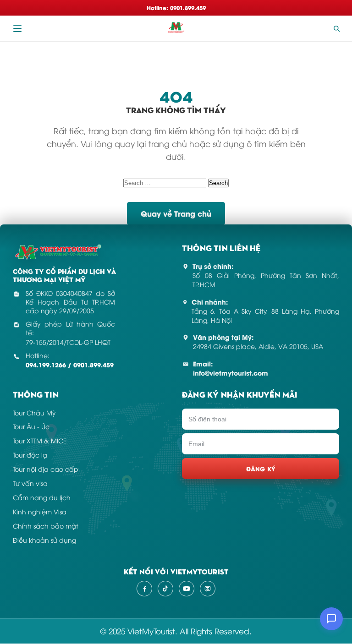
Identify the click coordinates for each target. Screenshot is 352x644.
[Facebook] (144, 588)
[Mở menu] (17, 28)
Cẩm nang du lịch (42, 497)
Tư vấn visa (30, 483)
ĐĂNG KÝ (260, 468)
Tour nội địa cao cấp (45, 468)
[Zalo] (207, 588)
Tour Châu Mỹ (34, 412)
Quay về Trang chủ (176, 213)
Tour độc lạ (30, 454)
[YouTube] (186, 588)
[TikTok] (165, 588)
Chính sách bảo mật (45, 525)
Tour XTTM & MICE (40, 440)
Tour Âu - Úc (31, 426)
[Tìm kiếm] (336, 28)
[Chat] (331, 618)
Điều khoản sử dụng (44, 539)
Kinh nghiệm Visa (39, 511)
